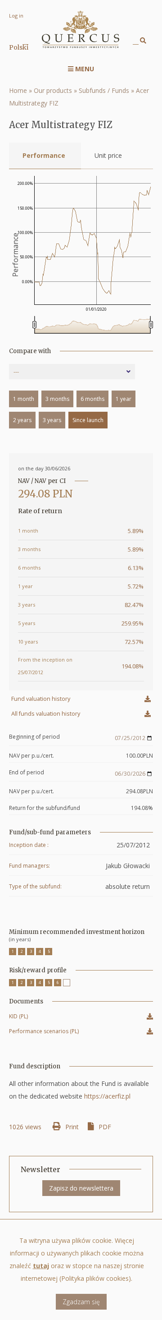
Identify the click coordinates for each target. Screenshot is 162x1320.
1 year (123, 399)
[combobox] (72, 372)
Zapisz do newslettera (81, 1188)
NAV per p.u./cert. (31, 756)
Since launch (88, 420)
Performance (43, 155)
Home (18, 90)
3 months (57, 399)
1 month (23, 399)
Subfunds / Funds (104, 90)
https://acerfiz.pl (107, 1096)
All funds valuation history (45, 713)
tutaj (41, 1265)
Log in (16, 15)
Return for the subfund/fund (44, 808)
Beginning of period (34, 737)
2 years (22, 420)
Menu (83, 68)
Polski (18, 47)
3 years (52, 420)
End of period (26, 772)
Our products (53, 90)
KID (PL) (18, 1017)
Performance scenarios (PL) (44, 1032)
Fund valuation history (40, 699)
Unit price (108, 155)
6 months (92, 399)
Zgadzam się (81, 1301)
